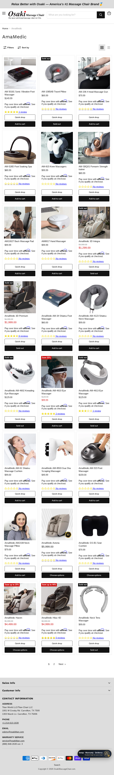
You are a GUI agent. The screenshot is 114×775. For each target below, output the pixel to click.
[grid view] (102, 47)
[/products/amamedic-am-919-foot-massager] (94, 450)
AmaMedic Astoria (50, 543)
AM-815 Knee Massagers (54, 166)
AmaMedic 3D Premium (16, 316)
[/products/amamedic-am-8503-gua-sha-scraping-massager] (57, 450)
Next (61, 664)
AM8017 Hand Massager (54, 241)
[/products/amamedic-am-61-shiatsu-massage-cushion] (20, 450)
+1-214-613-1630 (10, 723)
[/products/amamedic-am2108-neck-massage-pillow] (20, 524)
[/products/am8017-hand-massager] (57, 223)
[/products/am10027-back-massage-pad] (20, 223)
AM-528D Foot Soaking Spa (18, 166)
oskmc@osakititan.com (13, 732)
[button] (12, 112)
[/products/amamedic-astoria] (57, 524)
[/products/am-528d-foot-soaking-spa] (20, 148)
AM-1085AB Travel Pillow (54, 91)
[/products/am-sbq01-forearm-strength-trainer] (94, 148)
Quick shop (20, 117)
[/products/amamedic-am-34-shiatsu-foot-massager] (57, 297)
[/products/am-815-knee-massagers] (57, 148)
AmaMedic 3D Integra (89, 241)
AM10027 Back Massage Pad (19, 241)
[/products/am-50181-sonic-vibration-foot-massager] (20, 73)
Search (57, 765)
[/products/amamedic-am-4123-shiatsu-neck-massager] (94, 297)
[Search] (101, 14)
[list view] (108, 47)
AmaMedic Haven (13, 617)
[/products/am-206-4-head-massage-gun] (94, 73)
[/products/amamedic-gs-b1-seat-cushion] (94, 524)
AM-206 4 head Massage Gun (93, 91)
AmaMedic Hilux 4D (51, 617)
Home (5, 28)
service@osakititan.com (13, 740)
